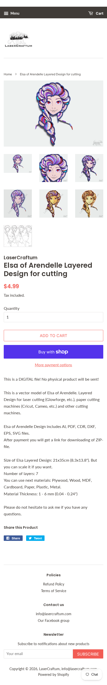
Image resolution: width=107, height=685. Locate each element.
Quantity (11, 308)
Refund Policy (53, 584)
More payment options (53, 365)
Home (8, 74)
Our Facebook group (53, 621)
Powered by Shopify (53, 675)
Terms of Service (53, 591)
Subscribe (88, 654)
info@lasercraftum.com (53, 614)
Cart (99, 13)
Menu (14, 13)
